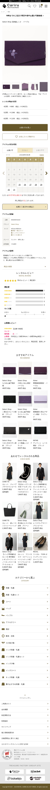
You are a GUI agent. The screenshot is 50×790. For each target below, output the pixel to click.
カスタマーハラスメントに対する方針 (14, 744)
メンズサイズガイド (19, 233)
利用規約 (4, 721)
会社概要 (4, 709)
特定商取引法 (6, 715)
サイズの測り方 (17, 235)
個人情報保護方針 (7, 733)
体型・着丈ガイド (18, 230)
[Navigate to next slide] (45, 53)
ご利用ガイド (6, 704)
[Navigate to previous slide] (5, 53)
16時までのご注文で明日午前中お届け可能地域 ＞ (25, 15)
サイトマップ (6, 727)
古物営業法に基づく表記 (10, 738)
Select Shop (15, 224)
